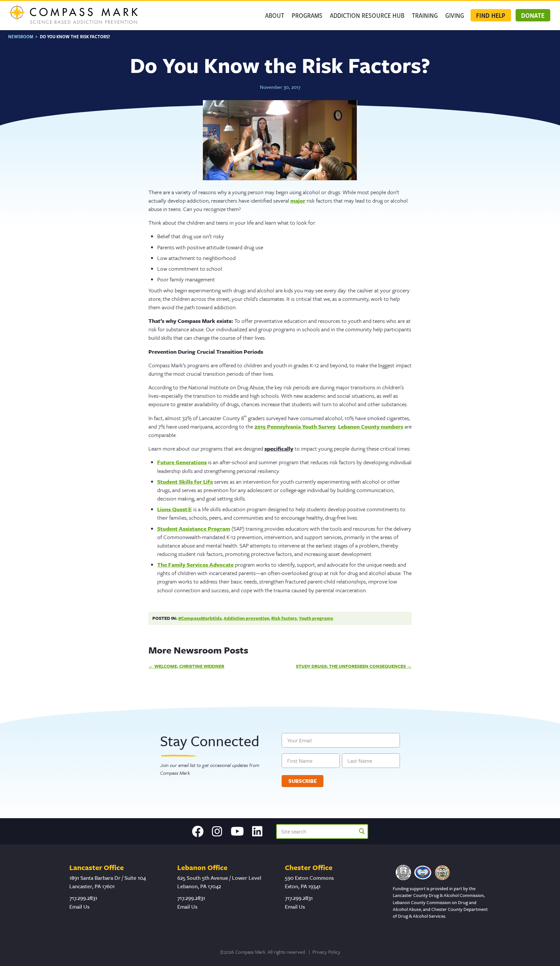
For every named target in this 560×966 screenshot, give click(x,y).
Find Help (490, 15)
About (274, 15)
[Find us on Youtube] (237, 831)
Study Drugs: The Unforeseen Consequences (351, 666)
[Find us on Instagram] (217, 831)
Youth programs (316, 618)
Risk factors (284, 618)
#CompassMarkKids (200, 618)
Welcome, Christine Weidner (189, 666)
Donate (532, 15)
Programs (307, 15)
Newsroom (20, 36)
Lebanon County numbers (370, 426)
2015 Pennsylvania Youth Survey (295, 426)
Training (425, 15)
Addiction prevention (246, 618)
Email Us (79, 906)
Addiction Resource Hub (367, 15)
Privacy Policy (326, 951)
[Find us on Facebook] (198, 831)
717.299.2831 (83, 898)
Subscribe (302, 781)
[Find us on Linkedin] (257, 831)
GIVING (454, 15)
